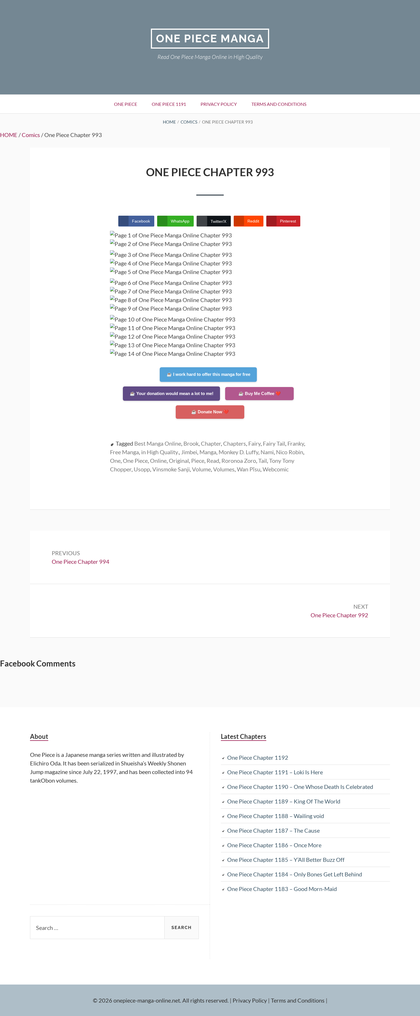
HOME (8, 134)
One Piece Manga (210, 38)
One (115, 460)
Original (179, 460)
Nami (267, 452)
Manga (207, 452)
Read (213, 460)
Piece (197, 460)
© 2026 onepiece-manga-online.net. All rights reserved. (161, 1000)
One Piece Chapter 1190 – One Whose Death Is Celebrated (300, 786)
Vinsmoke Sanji (171, 469)
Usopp (142, 469)
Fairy (254, 443)
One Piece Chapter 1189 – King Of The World (283, 801)
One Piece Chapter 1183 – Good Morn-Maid (282, 888)
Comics (31, 134)
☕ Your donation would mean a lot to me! (171, 393)
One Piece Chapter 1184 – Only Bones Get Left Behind (294, 874)
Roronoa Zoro (238, 460)
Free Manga (124, 452)
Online (158, 460)
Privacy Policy (219, 104)
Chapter (211, 443)
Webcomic (276, 469)
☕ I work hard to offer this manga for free (208, 374)
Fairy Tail (274, 443)
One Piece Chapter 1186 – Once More (274, 845)
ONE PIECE (125, 104)
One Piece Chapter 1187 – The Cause (273, 830)
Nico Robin (289, 452)
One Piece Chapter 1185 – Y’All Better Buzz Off (286, 859)
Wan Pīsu (248, 469)
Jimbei (189, 452)
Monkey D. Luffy (238, 452)
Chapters (234, 443)
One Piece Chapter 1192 (257, 757)
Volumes (224, 469)
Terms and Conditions (278, 104)
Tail (262, 460)
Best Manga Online (157, 443)
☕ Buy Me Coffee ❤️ (259, 393)
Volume (201, 469)
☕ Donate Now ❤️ (210, 411)
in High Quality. (160, 452)
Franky (295, 443)
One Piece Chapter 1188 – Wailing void (275, 815)
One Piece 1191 (169, 104)
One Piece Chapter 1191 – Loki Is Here (275, 772)
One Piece (135, 460)
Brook (191, 443)
